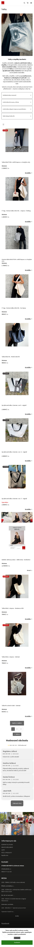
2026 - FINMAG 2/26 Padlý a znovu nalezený (13, 882)
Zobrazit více (17, 803)
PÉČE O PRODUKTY (6, 853)
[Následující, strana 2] (17, 729)
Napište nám (4, 855)
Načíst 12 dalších (17, 723)
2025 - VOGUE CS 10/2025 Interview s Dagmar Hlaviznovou (13, 900)
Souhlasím (17, 943)
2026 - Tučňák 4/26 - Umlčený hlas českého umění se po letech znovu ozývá (16, 891)
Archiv (17, 916)
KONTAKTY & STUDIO (7, 845)
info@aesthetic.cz (6, 869)
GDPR (3, 850)
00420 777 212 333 (6, 872)
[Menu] (31, 3)
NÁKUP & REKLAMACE (7, 847)
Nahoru (18, 734)
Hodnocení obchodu (17, 740)
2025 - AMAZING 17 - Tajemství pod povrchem (13, 908)
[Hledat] (24, 2)
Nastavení (17, 938)
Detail (29, 570)
